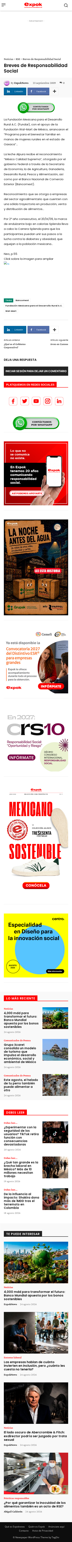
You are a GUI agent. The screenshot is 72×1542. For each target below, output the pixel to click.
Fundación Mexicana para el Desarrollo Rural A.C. (33, 305)
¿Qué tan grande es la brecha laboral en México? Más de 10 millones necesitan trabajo (21, 1169)
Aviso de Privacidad (42, 1530)
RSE (18, 59)
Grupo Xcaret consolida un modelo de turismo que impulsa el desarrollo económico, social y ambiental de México (20, 1053)
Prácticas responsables (16, 1498)
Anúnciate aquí (56, 1526)
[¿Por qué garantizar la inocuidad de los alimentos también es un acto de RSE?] (36, 1473)
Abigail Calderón (13, 1511)
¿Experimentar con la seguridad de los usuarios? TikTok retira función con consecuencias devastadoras (21, 1135)
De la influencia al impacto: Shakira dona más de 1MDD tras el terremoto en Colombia (21, 1201)
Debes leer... (10, 1122)
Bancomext (22, 300)
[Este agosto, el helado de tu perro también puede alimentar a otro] (55, 1085)
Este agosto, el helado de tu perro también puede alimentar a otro (21, 1085)
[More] (54, 91)
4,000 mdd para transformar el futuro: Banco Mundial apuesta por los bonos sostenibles (21, 1020)
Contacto (24, 1530)
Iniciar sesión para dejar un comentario (36, 371)
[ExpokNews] (7, 83)
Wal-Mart (11, 311)
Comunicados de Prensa (17, 1040)
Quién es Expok (36, 1526)
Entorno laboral (13, 1357)
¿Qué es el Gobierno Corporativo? (15, 345)
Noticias (8, 59)
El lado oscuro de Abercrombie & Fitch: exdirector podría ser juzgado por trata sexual (35, 1436)
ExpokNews (21, 82)
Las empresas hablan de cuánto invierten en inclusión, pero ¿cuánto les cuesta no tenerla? (34, 1366)
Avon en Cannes (59, 344)
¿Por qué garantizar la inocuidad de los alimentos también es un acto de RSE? (35, 1505)
